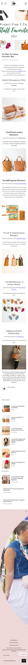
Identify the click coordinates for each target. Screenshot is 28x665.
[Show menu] (2, 3)
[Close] (26, 511)
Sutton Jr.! (21, 336)
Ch (21, 238)
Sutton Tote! (22, 138)
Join (24, 660)
